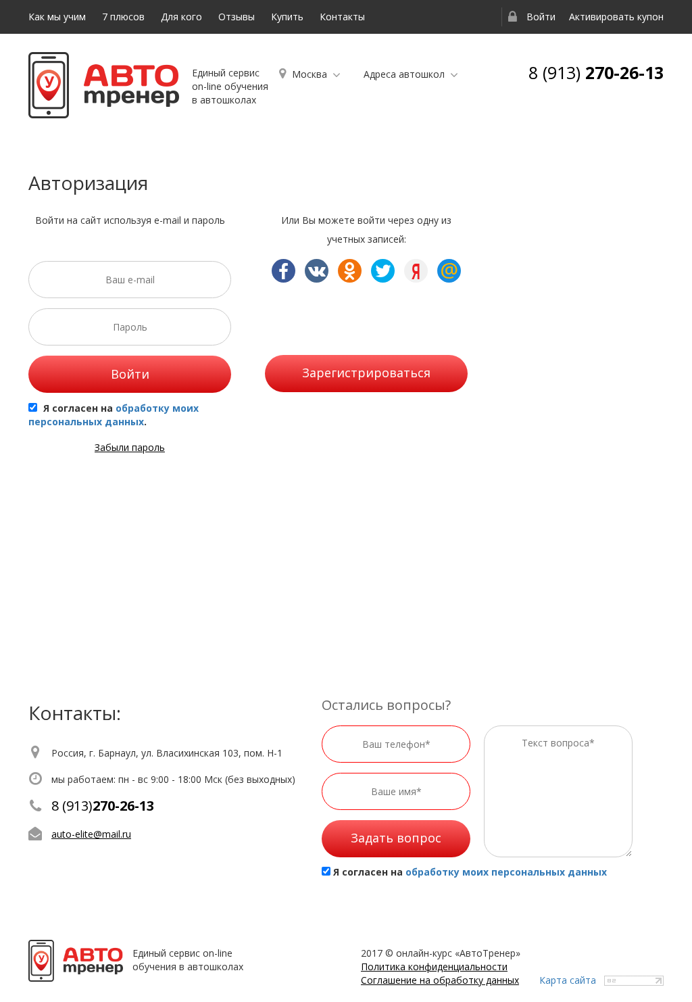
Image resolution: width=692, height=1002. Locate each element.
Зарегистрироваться (366, 372)
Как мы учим (57, 16)
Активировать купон (616, 16)
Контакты (342, 16)
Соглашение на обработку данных (440, 980)
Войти (539, 16)
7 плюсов (123, 16)
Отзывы (236, 16)
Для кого (181, 16)
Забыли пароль (130, 447)
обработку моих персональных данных (113, 415)
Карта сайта (567, 980)
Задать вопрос (396, 838)
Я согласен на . (113, 415)
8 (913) (596, 72)
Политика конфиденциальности (434, 966)
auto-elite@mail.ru (91, 834)
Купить (287, 16)
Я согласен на (470, 871)
